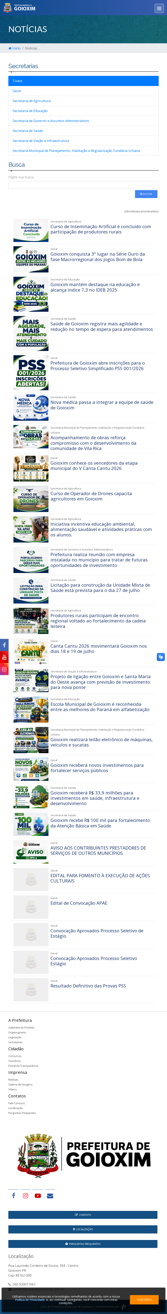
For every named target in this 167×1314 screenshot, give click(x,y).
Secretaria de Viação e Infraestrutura (41, 140)
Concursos (15, 1056)
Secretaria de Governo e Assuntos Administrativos (51, 121)
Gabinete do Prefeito (21, 1027)
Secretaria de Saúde (28, 131)
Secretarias (15, 1042)
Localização (15, 1108)
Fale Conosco (16, 1103)
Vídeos (12, 1089)
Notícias (13, 1079)
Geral (17, 91)
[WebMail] (50, 1195)
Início (16, 48)
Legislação (14, 1037)
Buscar (147, 193)
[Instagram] (4, 669)
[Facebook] (4, 645)
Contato (84, 1215)
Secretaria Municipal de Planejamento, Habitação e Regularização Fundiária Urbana (76, 150)
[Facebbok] (13, 1195)
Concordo (144, 1299)
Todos (17, 81)
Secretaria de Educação (30, 111)
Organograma (17, 1032)
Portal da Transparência (23, 1066)
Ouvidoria (14, 1061)
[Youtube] (4, 657)
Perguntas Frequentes (22, 1113)
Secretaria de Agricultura (32, 101)
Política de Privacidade (30, 1300)
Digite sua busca (21, 177)
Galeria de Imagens (20, 1084)
